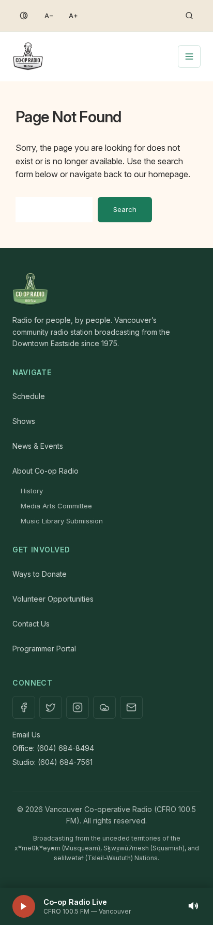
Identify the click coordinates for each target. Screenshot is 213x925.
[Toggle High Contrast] (23, 15)
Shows (23, 421)
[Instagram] (77, 707)
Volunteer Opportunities (53, 598)
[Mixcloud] (104, 707)
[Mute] (193, 907)
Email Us (26, 734)
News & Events (37, 446)
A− (48, 16)
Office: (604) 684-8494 (53, 748)
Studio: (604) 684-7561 (52, 762)
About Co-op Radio (45, 470)
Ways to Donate (39, 574)
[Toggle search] (189, 15)
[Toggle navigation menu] (189, 56)
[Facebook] (23, 707)
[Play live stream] (23, 906)
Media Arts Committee (56, 506)
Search (124, 209)
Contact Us (31, 623)
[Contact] (131, 707)
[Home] (106, 289)
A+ (73, 16)
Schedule (28, 396)
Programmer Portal (44, 648)
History (32, 491)
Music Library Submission (62, 521)
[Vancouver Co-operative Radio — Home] (27, 56)
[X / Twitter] (50, 707)
